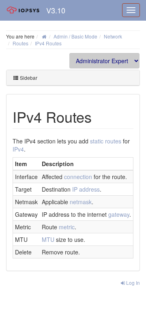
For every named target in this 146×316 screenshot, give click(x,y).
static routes (105, 141)
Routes (20, 43)
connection (78, 177)
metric (67, 227)
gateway (118, 214)
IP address (86, 189)
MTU (48, 239)
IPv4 (18, 149)
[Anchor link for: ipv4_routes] (99, 116)
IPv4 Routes (48, 43)
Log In (132, 282)
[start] (44, 36)
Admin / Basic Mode (75, 36)
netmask (81, 202)
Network (113, 36)
